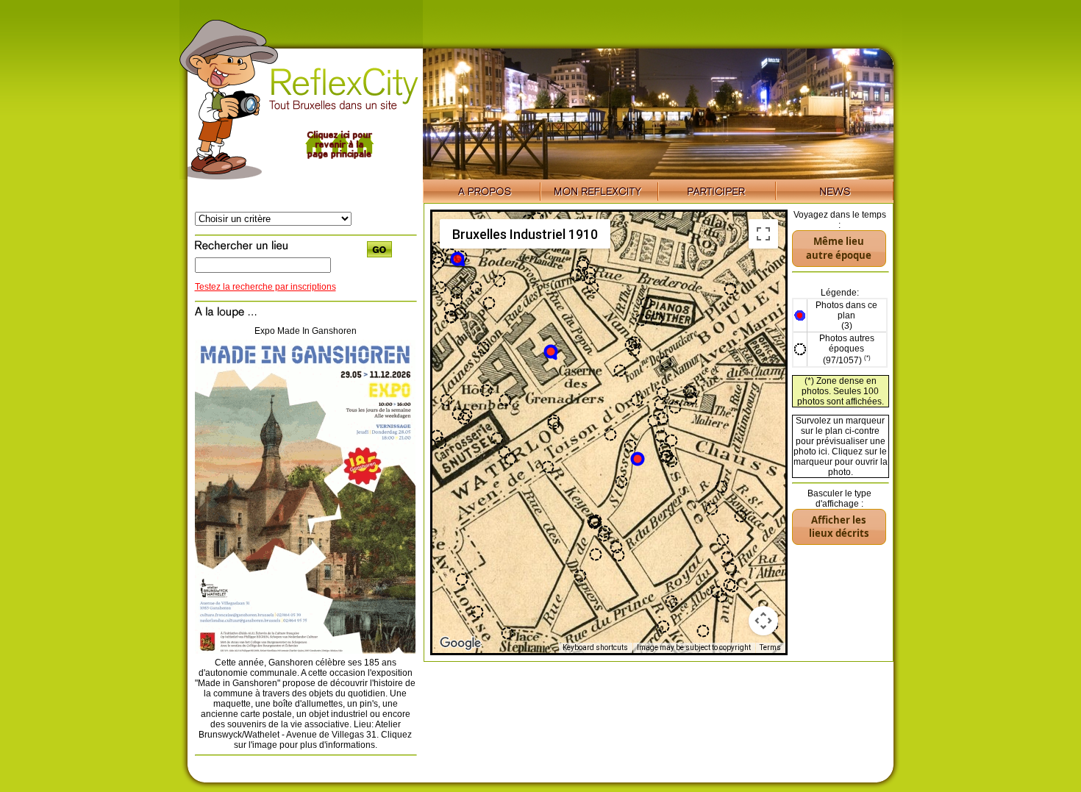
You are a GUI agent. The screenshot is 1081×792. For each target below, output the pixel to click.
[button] (551, 352)
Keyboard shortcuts (595, 647)
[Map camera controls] (763, 620)
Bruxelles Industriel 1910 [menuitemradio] (525, 234)
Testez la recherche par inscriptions (265, 287)
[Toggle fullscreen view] (763, 234)
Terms (770, 647)
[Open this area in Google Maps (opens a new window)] (460, 643)
